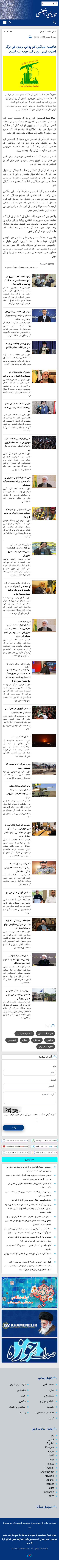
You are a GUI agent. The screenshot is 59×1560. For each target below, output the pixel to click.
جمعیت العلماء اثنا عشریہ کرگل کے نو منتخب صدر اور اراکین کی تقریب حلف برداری (28, 1169)
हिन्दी (51, 1456)
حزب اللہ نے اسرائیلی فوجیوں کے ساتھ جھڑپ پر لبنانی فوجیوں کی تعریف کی (17, 481)
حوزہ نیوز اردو (46, 1047)
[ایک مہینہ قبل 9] (44, 829)
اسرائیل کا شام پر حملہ (21, 736)
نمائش (36, 1040)
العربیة (51, 1452)
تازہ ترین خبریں (17, 1385)
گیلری (51, 1418)
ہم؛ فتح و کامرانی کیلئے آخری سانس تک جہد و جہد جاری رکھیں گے (19, 551)
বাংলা (52, 1460)
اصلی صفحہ (51, 31)
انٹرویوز (50, 1407)
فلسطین (12, 1040)
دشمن (49, 1040)
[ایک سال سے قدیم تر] (44, 280)
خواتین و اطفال (17, 1407)
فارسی (51, 1439)
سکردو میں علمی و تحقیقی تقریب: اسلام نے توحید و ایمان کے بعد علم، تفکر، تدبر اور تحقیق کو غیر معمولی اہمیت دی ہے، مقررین (28, 1220)
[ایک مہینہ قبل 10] (44, 667)
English (50, 1444)
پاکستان (21, 1390)
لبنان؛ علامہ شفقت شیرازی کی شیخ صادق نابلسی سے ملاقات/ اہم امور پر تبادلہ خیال (18, 280)
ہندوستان (49, 1396)
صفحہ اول (48, 1385)
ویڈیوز (22, 1413)
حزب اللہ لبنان (45, 1033)
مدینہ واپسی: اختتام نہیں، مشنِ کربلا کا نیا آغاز (31, 1200)
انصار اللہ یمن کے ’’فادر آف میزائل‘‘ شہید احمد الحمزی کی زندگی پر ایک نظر (17, 867)
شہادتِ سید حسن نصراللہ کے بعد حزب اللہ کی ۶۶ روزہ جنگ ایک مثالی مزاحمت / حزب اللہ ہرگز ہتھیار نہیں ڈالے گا (18, 675)
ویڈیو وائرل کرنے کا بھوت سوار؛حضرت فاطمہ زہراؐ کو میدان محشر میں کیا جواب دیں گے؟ (29, 1239)
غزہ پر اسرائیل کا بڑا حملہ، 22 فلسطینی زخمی (18, 766)
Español (49, 1480)
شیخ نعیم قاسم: (24, 621)
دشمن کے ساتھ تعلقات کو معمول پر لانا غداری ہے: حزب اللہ (17, 374)
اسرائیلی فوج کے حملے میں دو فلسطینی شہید (18, 894)
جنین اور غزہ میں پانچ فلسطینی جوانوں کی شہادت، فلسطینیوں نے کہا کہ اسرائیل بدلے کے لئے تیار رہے (17, 444)
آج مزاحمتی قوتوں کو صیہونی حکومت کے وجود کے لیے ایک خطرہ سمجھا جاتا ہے (18, 590)
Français (49, 1448)
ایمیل (53, 1080)
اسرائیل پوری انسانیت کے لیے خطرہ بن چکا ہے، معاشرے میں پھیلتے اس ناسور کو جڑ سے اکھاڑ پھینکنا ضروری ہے (17, 630)
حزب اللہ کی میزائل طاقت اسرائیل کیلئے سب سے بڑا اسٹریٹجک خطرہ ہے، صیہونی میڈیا (18, 792)
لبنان (24, 1040)
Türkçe (50, 1464)
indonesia (49, 1492)
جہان (42, 31)
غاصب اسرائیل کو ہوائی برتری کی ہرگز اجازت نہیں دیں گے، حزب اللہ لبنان (31, 49)
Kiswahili (49, 1476)
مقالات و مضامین (45, 1413)
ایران (51, 1390)
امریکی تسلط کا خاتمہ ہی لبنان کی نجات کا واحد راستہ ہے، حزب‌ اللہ (17, 407)
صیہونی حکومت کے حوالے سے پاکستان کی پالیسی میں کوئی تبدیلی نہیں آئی (18, 994)
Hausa (51, 1488)
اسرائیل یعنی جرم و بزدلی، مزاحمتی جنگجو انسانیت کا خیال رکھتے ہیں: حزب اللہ (17, 959)
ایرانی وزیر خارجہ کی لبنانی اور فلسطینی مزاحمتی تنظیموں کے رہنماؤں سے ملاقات (18, 315)
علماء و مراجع (47, 1401)
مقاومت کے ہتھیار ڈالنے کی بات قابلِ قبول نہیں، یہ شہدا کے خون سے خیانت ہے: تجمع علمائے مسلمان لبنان (17, 831)
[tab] (29, 1159)
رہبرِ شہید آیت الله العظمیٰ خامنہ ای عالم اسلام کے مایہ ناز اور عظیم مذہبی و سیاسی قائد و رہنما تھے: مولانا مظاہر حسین (28, 1208)
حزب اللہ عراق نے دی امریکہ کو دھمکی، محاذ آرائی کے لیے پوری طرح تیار (17, 513)
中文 (51, 1496)
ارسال (13, 1128)
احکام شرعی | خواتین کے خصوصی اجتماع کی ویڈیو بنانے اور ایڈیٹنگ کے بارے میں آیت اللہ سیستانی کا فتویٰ (27, 1230)
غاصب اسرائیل (24, 1033)
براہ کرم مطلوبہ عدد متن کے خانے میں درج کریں (30, 1114)
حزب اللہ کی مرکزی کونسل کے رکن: (17, 583)
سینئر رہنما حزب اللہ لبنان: (20, 544)
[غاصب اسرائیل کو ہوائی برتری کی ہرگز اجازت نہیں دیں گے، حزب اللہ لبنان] (29, 73)
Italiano (50, 1484)
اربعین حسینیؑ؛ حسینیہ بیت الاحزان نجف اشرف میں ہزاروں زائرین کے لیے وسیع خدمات (28, 1177)
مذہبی (22, 1401)
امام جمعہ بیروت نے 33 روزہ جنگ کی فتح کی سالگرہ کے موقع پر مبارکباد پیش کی (17, 924)
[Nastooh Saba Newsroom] (29, 1555)
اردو (52, 1435)
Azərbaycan (47, 1472)
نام (54, 1066)
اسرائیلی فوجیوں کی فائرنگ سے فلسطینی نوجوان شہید (18, 710)
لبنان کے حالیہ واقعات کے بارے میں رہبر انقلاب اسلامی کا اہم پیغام (18, 347)
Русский (49, 1468)
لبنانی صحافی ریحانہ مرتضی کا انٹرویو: (19, 665)
